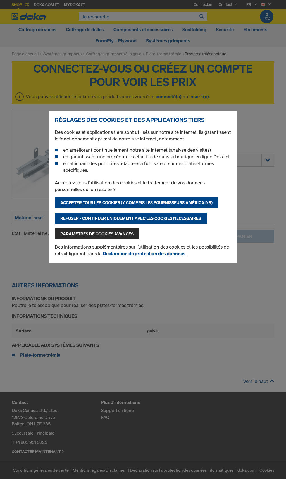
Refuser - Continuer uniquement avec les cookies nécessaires (130, 218)
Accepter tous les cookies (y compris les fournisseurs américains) (136, 202)
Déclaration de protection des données (144, 253)
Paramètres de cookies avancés (97, 234)
